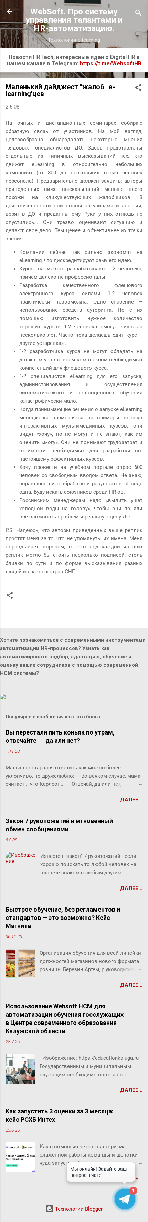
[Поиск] (138, 13)
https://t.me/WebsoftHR (110, 63)
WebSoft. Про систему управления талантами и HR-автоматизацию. (74, 20)
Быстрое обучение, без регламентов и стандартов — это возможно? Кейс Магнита (63, 918)
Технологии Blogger (78, 1209)
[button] (138, 88)
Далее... (131, 800)
